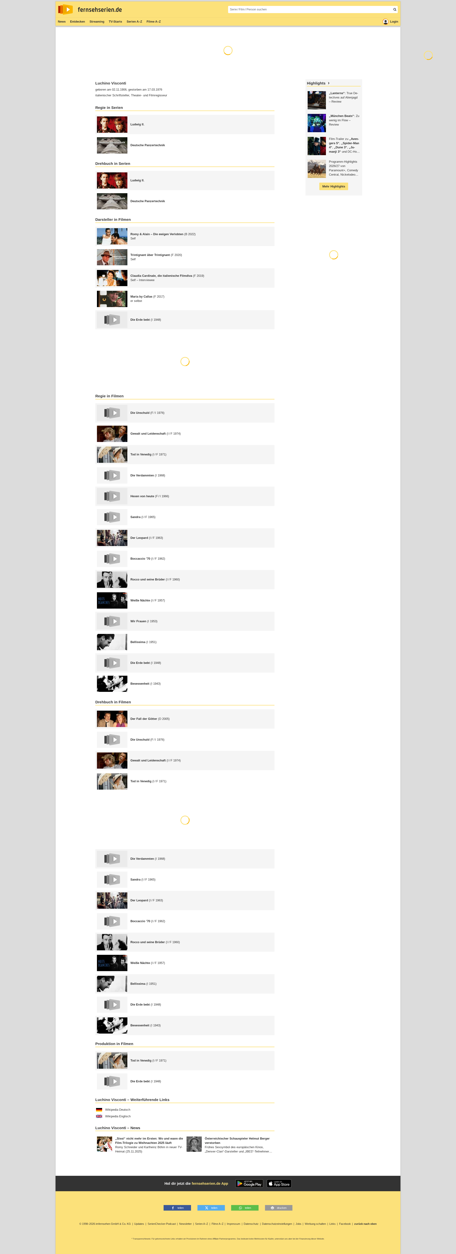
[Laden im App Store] (279, 1183)
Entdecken (77, 21)
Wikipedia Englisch (118, 1116)
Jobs (298, 1223)
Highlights (316, 83)
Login (394, 21)
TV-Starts (115, 21)
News (62, 21)
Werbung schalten (315, 1223)
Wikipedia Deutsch (117, 1109)
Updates (139, 1223)
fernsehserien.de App (210, 1183)
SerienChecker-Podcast (162, 1223)
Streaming (97, 21)
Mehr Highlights (333, 186)
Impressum (233, 1223)
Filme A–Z (154, 21)
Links (332, 1223)
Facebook (345, 1223)
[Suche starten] (395, 9)
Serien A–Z (134, 21)
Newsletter (185, 1223)
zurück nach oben (365, 1223)
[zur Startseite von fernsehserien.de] (65, 9)
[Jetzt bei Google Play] (249, 1183)
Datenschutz (251, 1223)
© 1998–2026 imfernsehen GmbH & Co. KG (105, 1223)
